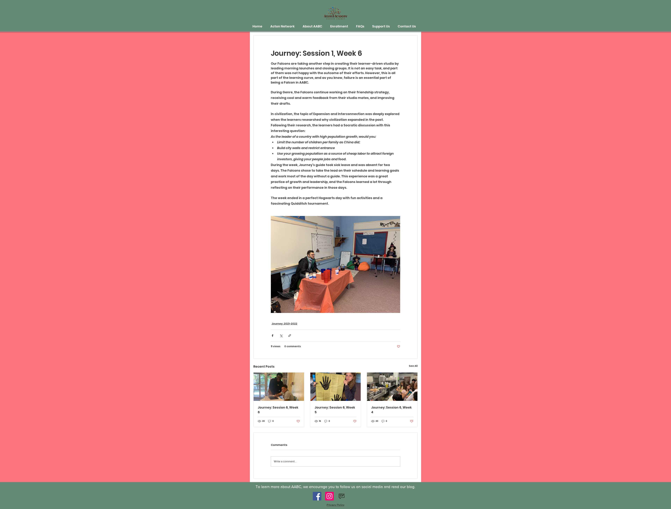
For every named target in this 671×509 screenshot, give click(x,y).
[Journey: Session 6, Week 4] (392, 387)
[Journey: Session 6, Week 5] (335, 387)
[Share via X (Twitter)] (281, 335)
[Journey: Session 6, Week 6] (279, 387)
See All (413, 366)
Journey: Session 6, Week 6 (278, 409)
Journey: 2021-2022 (284, 323)
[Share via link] (289, 335)
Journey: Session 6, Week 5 (335, 409)
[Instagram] (329, 496)
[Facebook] (317, 496)
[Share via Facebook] (272, 335)
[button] (284, 26)
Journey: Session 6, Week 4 (391, 409)
